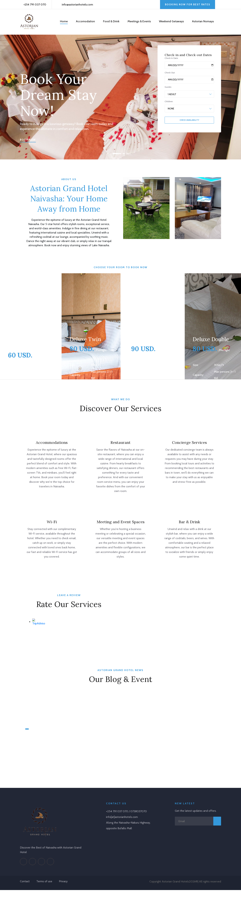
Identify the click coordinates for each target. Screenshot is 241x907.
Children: (169, 101)
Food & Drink (111, 21)
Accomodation (85, 21)
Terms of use (44, 881)
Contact (25, 881)
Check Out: (170, 72)
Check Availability (189, 120)
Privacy (63, 881)
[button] (114, 153)
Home (64, 21)
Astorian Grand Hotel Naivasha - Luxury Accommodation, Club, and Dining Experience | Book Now (48, 746)
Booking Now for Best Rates (187, 4)
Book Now (28, 139)
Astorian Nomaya (203, 21)
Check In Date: (171, 58)
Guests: (168, 87)
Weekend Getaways (171, 21)
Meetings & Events (139, 21)
